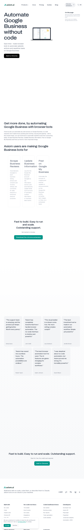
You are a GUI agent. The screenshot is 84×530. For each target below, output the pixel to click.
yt (66, 492)
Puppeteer (65, 515)
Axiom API (65, 510)
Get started (46, 507)
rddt (61, 492)
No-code (6, 507)
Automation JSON (68, 520)
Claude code (7, 512)
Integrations (27, 515)
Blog (56, 5)
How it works (27, 510)
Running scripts (47, 510)
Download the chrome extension (28, 237)
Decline (15, 525)
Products (24, 5)
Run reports (46, 512)
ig (75, 492)
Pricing (41, 5)
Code (5, 510)
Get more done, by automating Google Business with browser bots (72, 16)
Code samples (47, 517)
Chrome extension (70, 4)
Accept (7, 525)
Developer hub (67, 507)
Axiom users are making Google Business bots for (71, 20)
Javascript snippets (68, 517)
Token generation (47, 515)
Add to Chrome (11, 56)
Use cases (26, 512)
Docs (34, 5)
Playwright (65, 512)
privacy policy (22, 522)
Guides (49, 5)
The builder (27, 507)
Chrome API (7, 515)
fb (71, 492)
